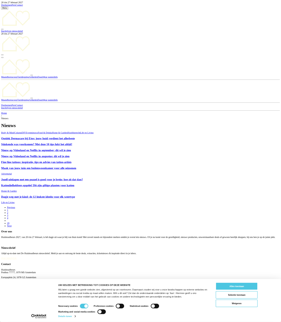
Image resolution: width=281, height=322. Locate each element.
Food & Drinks (45, 132)
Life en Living (87, 132)
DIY (24, 132)
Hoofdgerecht (73, 132)
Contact (19, 5)
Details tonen (65, 316)
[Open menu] (2, 57)
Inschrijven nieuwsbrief (12, 31)
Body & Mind (7, 132)
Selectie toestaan (236, 294)
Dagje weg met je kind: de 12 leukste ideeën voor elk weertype (38, 196)
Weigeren (236, 303)
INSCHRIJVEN (9, 258)
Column (18, 132)
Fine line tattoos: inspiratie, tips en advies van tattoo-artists (36, 162)
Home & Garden (59, 132)
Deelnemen (6, 5)
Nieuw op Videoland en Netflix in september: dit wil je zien (36, 150)
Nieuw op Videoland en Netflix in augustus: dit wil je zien (35, 156)
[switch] (120, 306)
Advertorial (6, 174)
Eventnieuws (32, 132)
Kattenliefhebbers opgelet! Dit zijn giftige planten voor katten (37, 185)
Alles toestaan (236, 286)
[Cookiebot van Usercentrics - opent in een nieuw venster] (39, 316)
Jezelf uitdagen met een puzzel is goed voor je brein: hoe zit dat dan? (42, 179)
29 (8, 223)
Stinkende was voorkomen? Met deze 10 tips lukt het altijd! (36, 144)
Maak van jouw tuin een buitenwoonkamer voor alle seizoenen (38, 168)
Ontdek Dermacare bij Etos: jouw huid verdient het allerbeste (38, 138)
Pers (14, 5)
